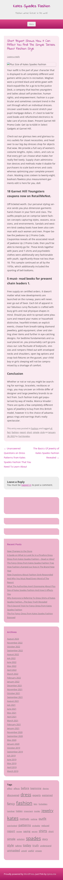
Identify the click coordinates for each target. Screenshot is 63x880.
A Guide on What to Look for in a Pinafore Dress (30, 555)
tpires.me (51, 874)
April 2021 (11, 716)
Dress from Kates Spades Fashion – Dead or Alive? (31, 559)
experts (36, 795)
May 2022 (11, 666)
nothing (34, 819)
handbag (11, 811)
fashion (15, 432)
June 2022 (11, 662)
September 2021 (15, 697)
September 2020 (15, 736)
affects (17, 788)
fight (35, 804)
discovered (13, 795)
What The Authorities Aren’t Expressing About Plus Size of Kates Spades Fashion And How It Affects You (31, 590)
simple (36, 432)
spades (33, 838)
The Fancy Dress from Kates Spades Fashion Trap (30, 562)
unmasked (13, 850)
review (19, 831)
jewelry (47, 810)
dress (26, 794)
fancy (11, 803)
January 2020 (13, 743)
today (27, 845)
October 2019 (13, 747)
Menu (31, 24)
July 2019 (11, 755)
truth (35, 845)
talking (18, 845)
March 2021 (12, 720)
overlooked (12, 825)
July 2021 (11, 705)
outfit (42, 819)
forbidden (43, 804)
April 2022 (11, 669)
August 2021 (13, 701)
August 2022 (13, 654)
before (25, 788)
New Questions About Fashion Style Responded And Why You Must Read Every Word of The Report (30, 578)
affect (9, 788)
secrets (34, 831)
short (29, 432)
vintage (38, 850)
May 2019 (11, 763)
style (42, 432)
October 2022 (13, 646)
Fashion (34, 428)
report (23, 432)
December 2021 (14, 685)
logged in (26, 484)
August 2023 (13, 638)
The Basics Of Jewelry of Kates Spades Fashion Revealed (46, 453)
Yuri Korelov (24, 436)
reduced (45, 825)
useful (31, 850)
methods (24, 818)
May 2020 (11, 740)
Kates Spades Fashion (31, 6)
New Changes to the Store (19, 551)
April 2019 (11, 767)
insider (37, 811)
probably (36, 825)
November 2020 (14, 732)
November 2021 (14, 689)
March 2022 (12, 673)
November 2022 (14, 642)
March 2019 (12, 771)
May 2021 (11, 712)
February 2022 (14, 677)
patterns (24, 825)
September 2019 (15, 751)
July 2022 (11, 658)
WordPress (29, 874)
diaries (46, 788)
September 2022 (15, 650)
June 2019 (11, 759)
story (45, 839)
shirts (43, 831)
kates (12, 818)
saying (26, 831)
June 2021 (11, 708)
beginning (35, 788)
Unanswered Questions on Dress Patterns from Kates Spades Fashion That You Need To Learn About (17, 457)
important (28, 811)
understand (45, 845)
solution (21, 839)
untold (24, 850)
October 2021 (13, 693)
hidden (19, 811)
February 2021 (14, 724)
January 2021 (13, 728)
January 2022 (13, 681)
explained (47, 795)
